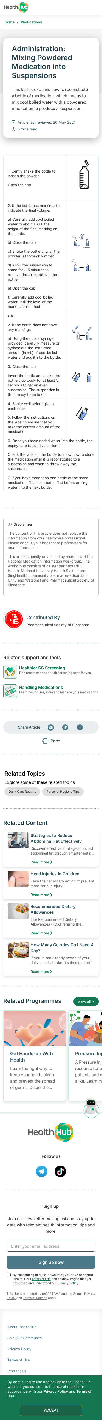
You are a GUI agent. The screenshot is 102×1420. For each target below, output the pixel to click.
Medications (31, 22)
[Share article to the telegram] (65, 727)
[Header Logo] (16, 7)
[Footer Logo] (51, 1137)
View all (84, 1001)
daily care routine (22, 792)
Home (9, 22)
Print (55, 741)
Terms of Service (35, 1298)
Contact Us (16, 1371)
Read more (40, 862)
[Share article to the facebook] (80, 727)
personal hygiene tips (63, 792)
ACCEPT (51, 1410)
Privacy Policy (67, 1283)
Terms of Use (41, 1279)
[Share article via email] (51, 727)
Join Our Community (24, 1338)
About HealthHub (21, 1327)
